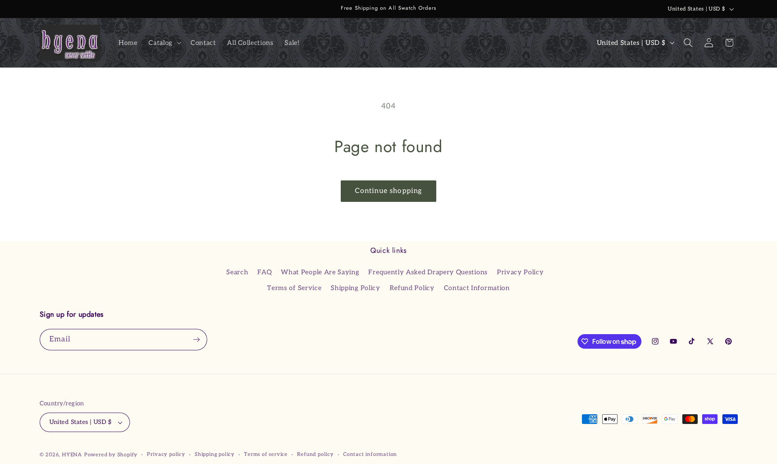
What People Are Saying (320, 272)
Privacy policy (166, 454)
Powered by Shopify (111, 455)
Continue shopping (388, 190)
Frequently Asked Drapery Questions (427, 272)
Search (237, 272)
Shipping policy (215, 454)
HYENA (72, 455)
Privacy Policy (520, 272)
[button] (164, 43)
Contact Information (477, 288)
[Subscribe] (196, 340)
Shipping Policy (355, 288)
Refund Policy (412, 288)
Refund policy (315, 454)
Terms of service (266, 454)
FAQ (264, 272)
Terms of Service (294, 288)
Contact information (370, 454)
